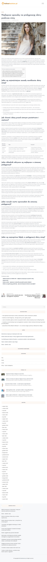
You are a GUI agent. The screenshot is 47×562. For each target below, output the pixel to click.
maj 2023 (4, 431)
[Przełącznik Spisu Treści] (23, 69)
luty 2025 (4, 423)
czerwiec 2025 (5, 421)
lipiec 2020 (4, 486)
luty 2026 (4, 416)
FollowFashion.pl (23, 558)
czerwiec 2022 (5, 438)
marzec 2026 (5, 414)
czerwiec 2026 (5, 408)
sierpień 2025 (5, 419)
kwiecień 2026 (5, 412)
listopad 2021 (5, 452)
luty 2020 (4, 496)
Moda (2, 12)
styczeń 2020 (5, 499)
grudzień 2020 (5, 475)
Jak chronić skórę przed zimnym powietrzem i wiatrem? (13, 72)
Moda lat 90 (5, 280)
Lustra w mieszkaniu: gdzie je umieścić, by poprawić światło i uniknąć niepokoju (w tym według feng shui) (23, 319)
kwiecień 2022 (5, 442)
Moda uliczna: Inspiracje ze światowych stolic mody (11, 333)
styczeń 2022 (5, 448)
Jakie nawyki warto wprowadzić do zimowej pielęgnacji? (13, 74)
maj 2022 (4, 440)
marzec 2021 (5, 469)
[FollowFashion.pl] (9, 3)
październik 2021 (5, 454)
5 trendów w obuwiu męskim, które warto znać (10, 547)
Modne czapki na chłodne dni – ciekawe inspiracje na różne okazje (19, 394)
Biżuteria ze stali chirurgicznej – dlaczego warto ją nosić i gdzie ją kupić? (16, 317)
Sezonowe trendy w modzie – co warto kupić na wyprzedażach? (17, 383)
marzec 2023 (5, 433)
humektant (29, 175)
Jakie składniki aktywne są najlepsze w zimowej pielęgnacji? (13, 73)
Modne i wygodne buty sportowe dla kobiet (10, 532)
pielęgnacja (25, 61)
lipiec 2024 (4, 427)
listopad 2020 (5, 478)
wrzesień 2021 (5, 456)
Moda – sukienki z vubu (6, 344)
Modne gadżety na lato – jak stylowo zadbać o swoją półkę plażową (19, 389)
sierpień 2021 (5, 459)
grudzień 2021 (5, 450)
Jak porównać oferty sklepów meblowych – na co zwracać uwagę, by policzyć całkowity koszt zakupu (22, 325)
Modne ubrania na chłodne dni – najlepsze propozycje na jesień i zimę (18, 278)
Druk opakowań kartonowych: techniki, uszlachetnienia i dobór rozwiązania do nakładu (19, 315)
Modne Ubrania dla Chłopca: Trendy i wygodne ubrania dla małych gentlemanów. (17, 336)
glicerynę (28, 91)
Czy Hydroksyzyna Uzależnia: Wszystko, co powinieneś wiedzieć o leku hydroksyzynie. (18, 339)
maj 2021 (4, 465)
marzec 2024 (5, 429)
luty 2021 (4, 471)
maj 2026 (4, 410)
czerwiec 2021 (5, 463)
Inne (2, 357)
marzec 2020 (5, 494)
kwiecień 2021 (5, 467)
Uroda (2, 362)
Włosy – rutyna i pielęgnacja (7, 365)
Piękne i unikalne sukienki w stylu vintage (9, 341)
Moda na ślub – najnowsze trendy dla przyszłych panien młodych (17, 282)
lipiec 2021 (4, 461)
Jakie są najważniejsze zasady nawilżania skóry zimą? (12, 71)
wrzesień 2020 (5, 482)
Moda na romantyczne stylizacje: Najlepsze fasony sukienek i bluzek (19, 378)
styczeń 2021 (5, 473)
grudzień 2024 (5, 425)
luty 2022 (4, 446)
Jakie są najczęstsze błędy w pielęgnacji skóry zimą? (12, 76)
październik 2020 (5, 480)
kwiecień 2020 (5, 492)
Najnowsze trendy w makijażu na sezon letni (15, 373)
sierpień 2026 (5, 406)
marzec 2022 (5, 444)
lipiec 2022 (4, 435)
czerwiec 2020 (5, 488)
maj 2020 (4, 490)
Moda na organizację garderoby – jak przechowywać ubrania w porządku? (19, 283)
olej (43, 182)
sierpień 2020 (5, 484)
